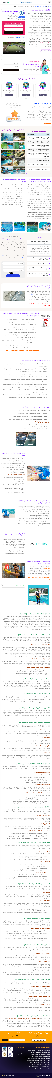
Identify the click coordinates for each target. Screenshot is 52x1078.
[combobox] (18, 270)
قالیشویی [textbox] (21, 270)
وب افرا (3, 1075)
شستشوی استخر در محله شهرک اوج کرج (9, 91)
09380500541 (10, 19)
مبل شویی (20, 1051)
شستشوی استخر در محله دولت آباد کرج (43, 91)
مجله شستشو (20, 1060)
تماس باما (20, 1057)
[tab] (20, 37)
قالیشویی (20, 1054)
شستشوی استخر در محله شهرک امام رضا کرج (26, 91)
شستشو (49, 7)
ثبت (13, 32)
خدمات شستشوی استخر (40, 7)
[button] (49, 2)
